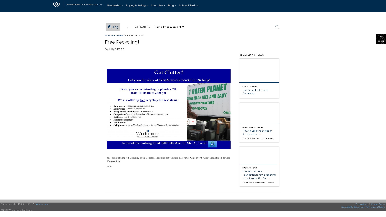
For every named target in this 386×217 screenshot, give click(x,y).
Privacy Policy (378, 204)
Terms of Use (362, 204)
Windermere (42, 204)
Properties (115, 8)
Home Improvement (115, 35)
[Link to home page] (57, 6)
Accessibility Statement (352, 207)
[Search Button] (277, 27)
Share (381, 41)
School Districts (189, 5)
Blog (172, 8)
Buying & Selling (137, 8)
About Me (158, 8)
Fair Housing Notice (375, 207)
